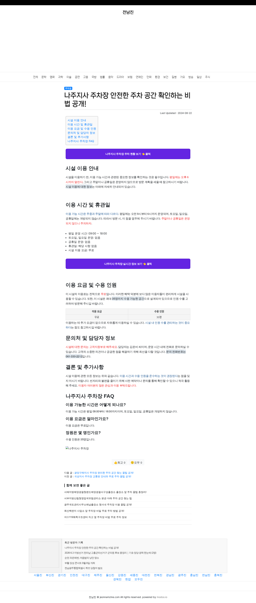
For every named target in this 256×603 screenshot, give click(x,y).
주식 (207, 77)
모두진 (138, 579)
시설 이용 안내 (77, 120)
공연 (77, 77)
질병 (174, 77)
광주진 (182, 575)
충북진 (218, 575)
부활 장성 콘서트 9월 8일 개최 (80, 562)
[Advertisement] (128, 46)
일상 (199, 77)
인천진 (74, 575)
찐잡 (128, 579)
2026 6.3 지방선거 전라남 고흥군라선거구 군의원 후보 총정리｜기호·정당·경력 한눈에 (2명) (110, 552)
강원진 (122, 575)
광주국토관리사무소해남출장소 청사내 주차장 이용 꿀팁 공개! (98, 504)
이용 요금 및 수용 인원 (82, 128)
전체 (35, 77)
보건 (165, 77)
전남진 (206, 575)
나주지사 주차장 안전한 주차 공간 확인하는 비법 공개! (92, 547)
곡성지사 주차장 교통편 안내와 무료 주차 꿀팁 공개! (102, 476)
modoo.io (162, 597)
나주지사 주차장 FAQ (81, 141)
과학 (60, 77)
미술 (69, 77)
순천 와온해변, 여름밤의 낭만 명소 (82, 557)
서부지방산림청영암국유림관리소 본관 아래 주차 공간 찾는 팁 (98, 498)
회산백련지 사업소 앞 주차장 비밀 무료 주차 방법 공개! (94, 510)
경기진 (62, 575)
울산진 (110, 575)
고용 (85, 77)
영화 (52, 77)
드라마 (120, 77)
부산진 (50, 575)
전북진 (158, 575)
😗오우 (136, 462)
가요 (182, 77)
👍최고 (119, 462)
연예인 (139, 77)
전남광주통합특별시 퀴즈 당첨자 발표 (83, 567)
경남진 (170, 575)
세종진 (134, 575)
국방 (94, 77)
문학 (43, 77)
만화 (149, 77)
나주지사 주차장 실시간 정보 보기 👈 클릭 (128, 264)
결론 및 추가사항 (78, 137)
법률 (102, 77)
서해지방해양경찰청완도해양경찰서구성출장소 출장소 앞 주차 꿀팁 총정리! (105, 491)
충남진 (194, 575)
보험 (129, 77)
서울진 (38, 575)
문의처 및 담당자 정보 (81, 132)
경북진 (117, 579)
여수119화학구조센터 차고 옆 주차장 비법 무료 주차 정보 (95, 517)
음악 (110, 77)
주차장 (68, 88)
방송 (190, 77)
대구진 (86, 575)
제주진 (98, 575)
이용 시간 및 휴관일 (80, 124)
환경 (157, 77)
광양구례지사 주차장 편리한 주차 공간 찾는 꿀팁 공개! (104, 472)
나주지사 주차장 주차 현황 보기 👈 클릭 (127, 154)
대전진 (146, 575)
